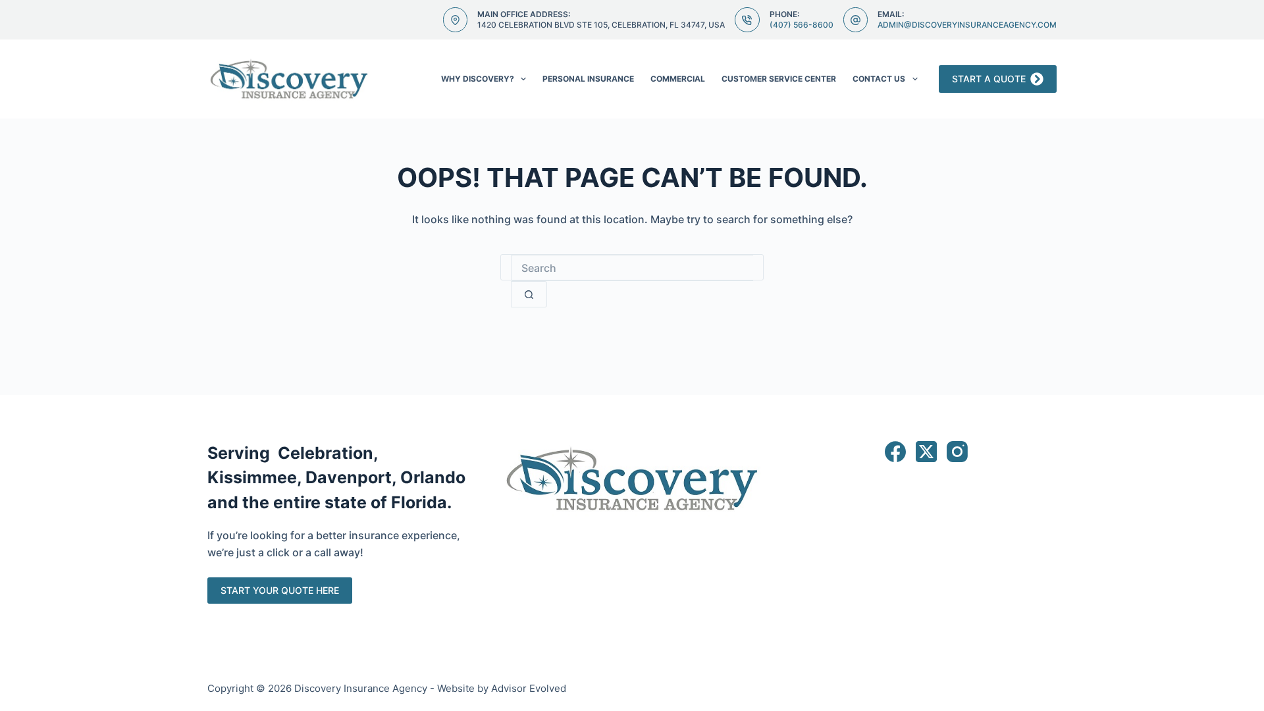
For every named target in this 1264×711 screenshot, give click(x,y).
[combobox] (632, 268)
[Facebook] (895, 451)
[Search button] (529, 294)
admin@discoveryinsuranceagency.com (967, 25)
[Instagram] (957, 451)
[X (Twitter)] (926, 451)
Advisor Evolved (528, 688)
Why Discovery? (477, 79)
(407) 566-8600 (801, 25)
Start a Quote (989, 78)
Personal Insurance (588, 79)
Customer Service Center (779, 79)
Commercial (677, 79)
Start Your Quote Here (280, 590)
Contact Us (879, 79)
